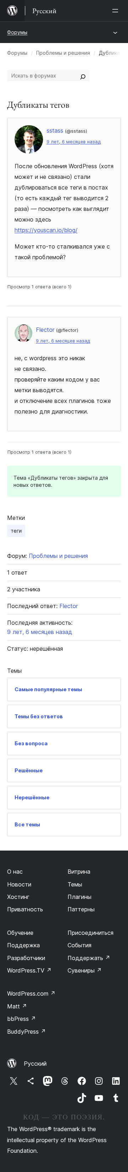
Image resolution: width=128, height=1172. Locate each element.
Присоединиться (90, 932)
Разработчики (26, 957)
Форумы (17, 32)
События (79, 945)
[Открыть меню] (116, 10)
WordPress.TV (29, 970)
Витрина (79, 871)
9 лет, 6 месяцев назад (74, 141)
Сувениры (85, 970)
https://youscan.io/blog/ (46, 230)
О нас (15, 871)
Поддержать (89, 957)
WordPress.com (31, 993)
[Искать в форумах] (83, 75)
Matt (17, 1006)
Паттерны (81, 909)
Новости (19, 884)
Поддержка (23, 945)
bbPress (21, 1018)
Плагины (79, 896)
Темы (75, 884)
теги (16, 531)
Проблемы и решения (63, 53)
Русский (35, 1063)
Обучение (20, 932)
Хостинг (18, 896)
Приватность (25, 909)
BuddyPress (26, 1031)
